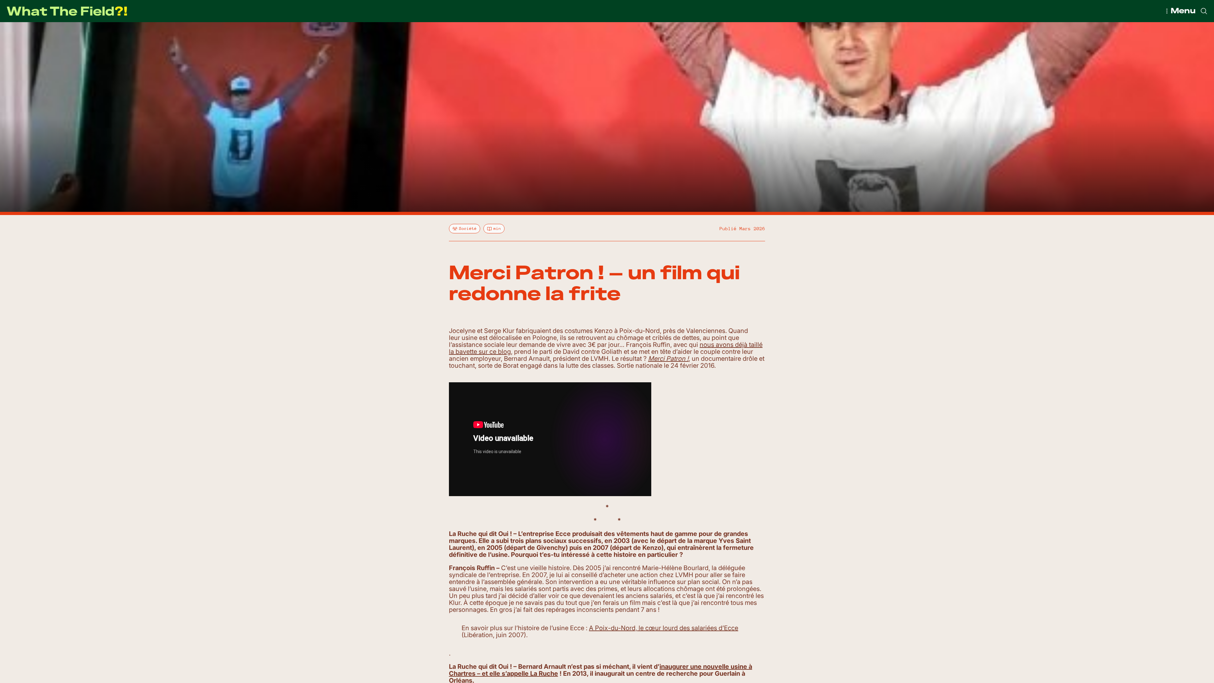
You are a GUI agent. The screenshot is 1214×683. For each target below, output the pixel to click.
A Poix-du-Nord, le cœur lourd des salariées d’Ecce (663, 628)
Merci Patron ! (668, 358)
